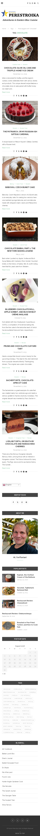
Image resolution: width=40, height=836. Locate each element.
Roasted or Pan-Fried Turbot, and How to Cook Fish (27, 625)
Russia (15, 720)
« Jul (3, 674)
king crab (7, 710)
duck (30, 701)
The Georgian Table (9, 795)
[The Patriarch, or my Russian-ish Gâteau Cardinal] (20, 113)
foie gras (15, 704)
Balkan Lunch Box (8, 754)
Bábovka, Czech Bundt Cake (20, 187)
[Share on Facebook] (16, 96)
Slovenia (16, 723)
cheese (14, 695)
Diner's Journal (7, 758)
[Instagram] (32, 3)
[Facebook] (27, 3)
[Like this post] (14, 96)
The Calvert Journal (9, 791)
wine (27, 732)
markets (25, 710)
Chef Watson (25, 695)
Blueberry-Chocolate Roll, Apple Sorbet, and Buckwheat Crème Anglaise (20, 312)
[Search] (38, 3)
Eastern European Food (10, 763)
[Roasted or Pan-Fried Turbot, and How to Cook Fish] (8, 626)
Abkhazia (6, 689)
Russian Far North (27, 720)
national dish (8, 717)
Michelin (6, 714)
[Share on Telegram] (23, 96)
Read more (6, 92)
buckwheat (22, 692)
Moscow (26, 714)
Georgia (25, 704)
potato (6, 720)
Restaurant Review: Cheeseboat (25, 602)
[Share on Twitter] (19, 96)
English (8, 485)
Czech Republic (8, 701)
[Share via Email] (26, 96)
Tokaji (18, 726)
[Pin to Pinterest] (21, 96)
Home (4, 28)
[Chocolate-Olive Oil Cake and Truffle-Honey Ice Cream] (20, 49)
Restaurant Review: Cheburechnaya (16, 614)
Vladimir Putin (8, 732)
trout (27, 726)
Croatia (28, 698)
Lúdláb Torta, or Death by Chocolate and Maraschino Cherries (20, 444)
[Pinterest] (34, 3)
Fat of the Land (7, 772)
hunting (17, 707)
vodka (19, 732)
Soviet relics (27, 723)
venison (27, 729)
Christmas (18, 698)
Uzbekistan (17, 729)
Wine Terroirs (6, 805)
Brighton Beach (9, 692)
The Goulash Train (8, 800)
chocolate (7, 698)
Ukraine (6, 729)
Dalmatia (21, 701)
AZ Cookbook (7, 749)
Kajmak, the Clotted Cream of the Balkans (26, 576)
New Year (20, 717)
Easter (6, 704)
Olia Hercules (6, 786)
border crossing (30, 689)
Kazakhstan (28, 707)
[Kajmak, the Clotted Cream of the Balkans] (8, 578)
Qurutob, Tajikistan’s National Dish (25, 589)
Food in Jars (6, 777)
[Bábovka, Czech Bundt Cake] (20, 168)
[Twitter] (30, 3)
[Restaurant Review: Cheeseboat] (8, 604)
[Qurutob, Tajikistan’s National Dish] (8, 591)
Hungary (7, 707)
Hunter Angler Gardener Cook (12, 781)
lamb (16, 710)
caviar (5, 695)
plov (29, 717)
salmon (6, 723)
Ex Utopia (5, 767)
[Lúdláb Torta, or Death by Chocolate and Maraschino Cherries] (20, 422)
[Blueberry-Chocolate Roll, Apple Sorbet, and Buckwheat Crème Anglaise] (20, 290)
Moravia (16, 714)
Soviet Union (7, 726)
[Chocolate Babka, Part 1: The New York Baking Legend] (20, 229)
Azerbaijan (17, 689)
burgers (32, 692)
